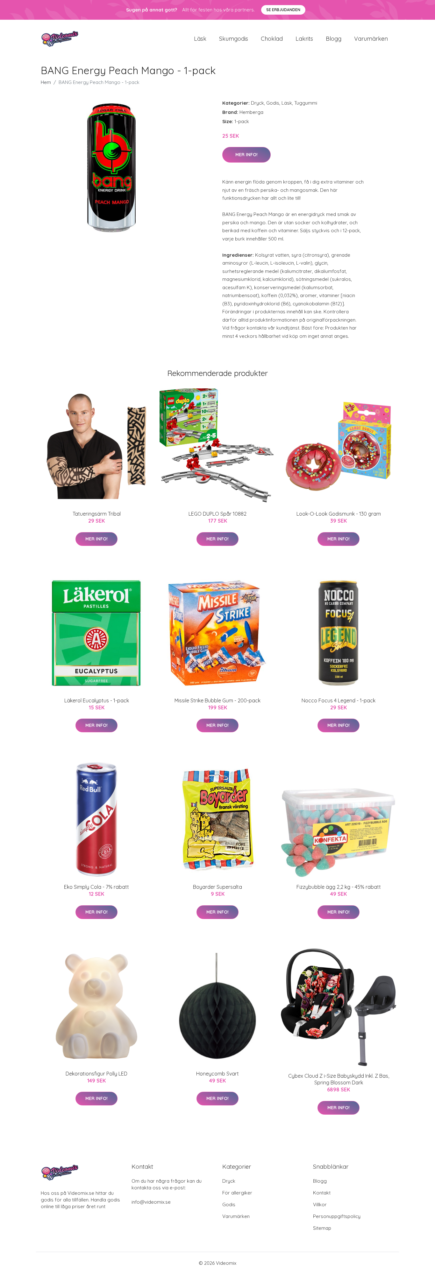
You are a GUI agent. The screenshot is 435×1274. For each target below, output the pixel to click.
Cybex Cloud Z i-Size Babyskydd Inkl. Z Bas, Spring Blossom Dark (338, 1079)
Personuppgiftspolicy (336, 1216)
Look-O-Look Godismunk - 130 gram (338, 514)
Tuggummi (305, 103)
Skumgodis (233, 38)
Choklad (272, 38)
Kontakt (322, 1193)
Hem (46, 82)
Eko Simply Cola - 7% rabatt (96, 887)
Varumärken (371, 38)
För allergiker (237, 1193)
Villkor (320, 1204)
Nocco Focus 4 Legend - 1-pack (338, 700)
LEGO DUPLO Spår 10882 (217, 514)
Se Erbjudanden (283, 9)
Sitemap (322, 1228)
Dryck (257, 103)
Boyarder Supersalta (217, 887)
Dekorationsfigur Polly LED (96, 1073)
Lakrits (304, 38)
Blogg (333, 38)
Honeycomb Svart (217, 1073)
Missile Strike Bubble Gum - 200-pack (217, 700)
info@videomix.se (151, 1202)
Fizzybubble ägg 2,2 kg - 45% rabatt (338, 887)
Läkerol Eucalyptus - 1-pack (96, 700)
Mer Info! (246, 154)
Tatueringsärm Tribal (97, 514)
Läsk (200, 38)
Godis (272, 103)
